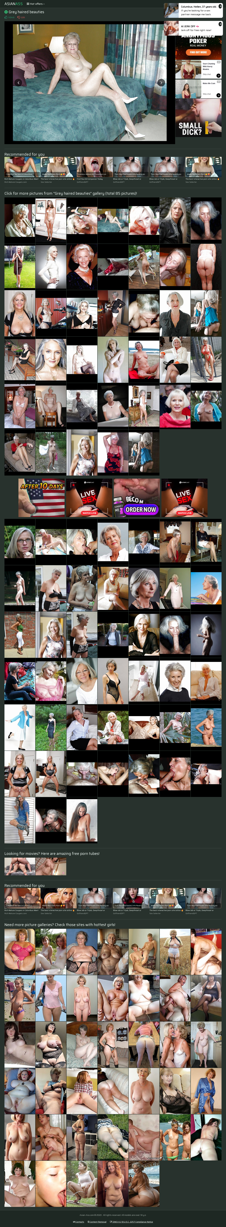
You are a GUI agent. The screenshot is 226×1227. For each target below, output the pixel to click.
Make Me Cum (209, 83)
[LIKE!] (5, 17)
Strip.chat (207, 74)
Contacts (79, 1221)
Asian (13, 4)
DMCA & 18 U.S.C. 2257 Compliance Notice (132, 1221)
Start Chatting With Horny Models (209, 66)
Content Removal (97, 1221)
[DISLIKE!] (18, 17)
